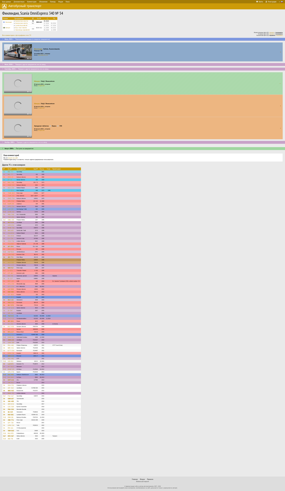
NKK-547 (11, 334)
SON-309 (11, 342)
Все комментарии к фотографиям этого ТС (16, 35)
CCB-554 (11, 260)
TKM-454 (11, 193)
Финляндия (9, 22)
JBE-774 (10, 257)
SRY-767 (11, 313)
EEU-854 (11, 236)
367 (4, 182)
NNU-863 (11, 390)
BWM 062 (11, 337)
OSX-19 (10, 177)
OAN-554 (11, 185)
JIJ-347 (10, 310)
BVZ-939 (11, 326)
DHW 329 (11, 369)
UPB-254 (11, 206)
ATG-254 (11, 284)
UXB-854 (11, 225)
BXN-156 (11, 353)
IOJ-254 (10, 324)
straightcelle (41, 85)
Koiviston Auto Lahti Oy (21, 23)
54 (4, 172)
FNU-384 (11, 409)
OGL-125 (11, 265)
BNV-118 (11, 249)
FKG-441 (11, 345)
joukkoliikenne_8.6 (43, 55)
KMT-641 (11, 380)
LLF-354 (11, 289)
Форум (142, 479)
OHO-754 (11, 198)
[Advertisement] (142, 459)
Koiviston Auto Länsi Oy (21, 21)
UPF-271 (11, 329)
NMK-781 (11, 393)
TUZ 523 (11, 316)
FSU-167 (11, 396)
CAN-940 (11, 254)
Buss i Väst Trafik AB (21, 27)
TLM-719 (11, 196)
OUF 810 (11, 252)
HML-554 (11, 201)
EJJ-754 (10, 238)
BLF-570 (11, 305)
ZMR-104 (11, 340)
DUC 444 (11, 374)
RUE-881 (11, 414)
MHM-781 (11, 228)
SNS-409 (11, 401)
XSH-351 (11, 385)
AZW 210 (11, 212)
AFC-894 (10, 246)
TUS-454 (11, 217)
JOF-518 (11, 388)
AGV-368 (11, 262)
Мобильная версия (142, 481)
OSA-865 (11, 244)
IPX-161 (10, 428)
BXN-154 (11, 356)
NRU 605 (11, 230)
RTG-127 (11, 332)
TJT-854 (11, 190)
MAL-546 (11, 182)
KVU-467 (11, 436)
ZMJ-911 (11, 382)
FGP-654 (11, 308)
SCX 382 (10, 361)
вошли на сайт (13, 158)
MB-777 (10, 172)
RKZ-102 (11, 300)
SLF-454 (11, 294)
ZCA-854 (11, 233)
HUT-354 (11, 222)
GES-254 (11, 286)
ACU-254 (11, 188)
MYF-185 (11, 281)
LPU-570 (11, 372)
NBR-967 (11, 268)
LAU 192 (11, 209)
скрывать (272, 32)
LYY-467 (10, 273)
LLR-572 (11, 364)
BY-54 (10, 180)
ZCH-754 (11, 241)
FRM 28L (11, 417)
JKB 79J (10, 439)
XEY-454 (10, 321)
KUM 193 (11, 204)
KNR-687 (11, 398)
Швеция (8, 27)
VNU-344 (11, 214)
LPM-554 (11, 425)
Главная (135, 479)
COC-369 (11, 406)
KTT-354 (11, 350)
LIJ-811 (10, 270)
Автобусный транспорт (24, 6)
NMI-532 (11, 348)
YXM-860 (11, 430)
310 (4, 204)
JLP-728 (10, 422)
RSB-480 (11, 292)
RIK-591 (10, 276)
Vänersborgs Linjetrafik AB (22, 30)
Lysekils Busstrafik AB (21, 25)
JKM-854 (11, 404)
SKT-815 (11, 366)
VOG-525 (11, 302)
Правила (150, 479)
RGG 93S (11, 433)
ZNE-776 (11, 420)
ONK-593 (11, 220)
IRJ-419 (10, 412)
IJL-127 (10, 278)
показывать (279, 35)
